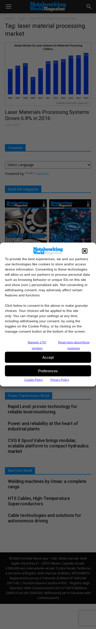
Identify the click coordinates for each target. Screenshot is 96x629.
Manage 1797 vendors (37, 345)
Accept (48, 357)
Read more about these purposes (74, 345)
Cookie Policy (33, 380)
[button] (84, 251)
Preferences (48, 371)
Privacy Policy (59, 380)
